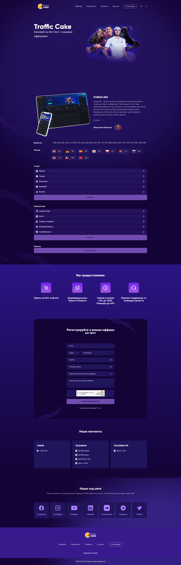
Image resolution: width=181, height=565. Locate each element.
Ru (146, 6)
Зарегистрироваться (90, 401)
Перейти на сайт (90, 250)
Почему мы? (91, 6)
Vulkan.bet (78, 6)
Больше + (90, 197)
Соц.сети (116, 6)
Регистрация (130, 6)
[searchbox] (88, 374)
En (141, 6)
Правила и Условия (90, 553)
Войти (99, 408)
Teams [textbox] (71, 353)
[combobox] (73, 352)
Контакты (104, 6)
